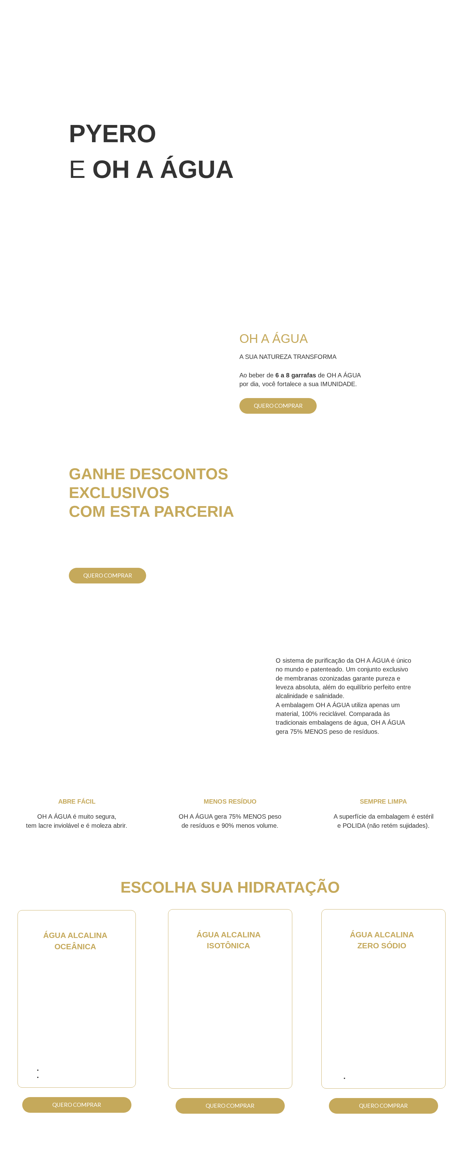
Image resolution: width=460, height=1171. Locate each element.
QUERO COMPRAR (278, 405)
